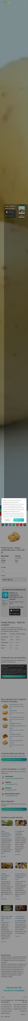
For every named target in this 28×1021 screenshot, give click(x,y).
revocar (17, 511)
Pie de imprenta (20, 516)
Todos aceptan (19, 520)
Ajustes (8, 520)
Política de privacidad (10, 516)
